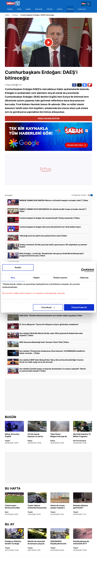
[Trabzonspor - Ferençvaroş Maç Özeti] (14, 497)
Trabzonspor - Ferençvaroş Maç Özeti (12, 506)
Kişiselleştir (46, 307)
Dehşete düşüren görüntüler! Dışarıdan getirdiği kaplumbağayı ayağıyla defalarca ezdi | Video (81, 506)
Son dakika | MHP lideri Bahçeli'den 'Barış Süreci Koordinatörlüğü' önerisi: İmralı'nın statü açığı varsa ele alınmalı (51, 361)
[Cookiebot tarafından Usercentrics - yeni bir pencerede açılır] (83, 270)
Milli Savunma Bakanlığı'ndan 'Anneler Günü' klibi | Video (44, 342)
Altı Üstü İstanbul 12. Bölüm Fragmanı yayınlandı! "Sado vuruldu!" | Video (82, 435)
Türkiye (15, 15)
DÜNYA (59, 9)
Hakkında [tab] (84, 278)
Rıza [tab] (13, 278)
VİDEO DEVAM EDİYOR (48, 118)
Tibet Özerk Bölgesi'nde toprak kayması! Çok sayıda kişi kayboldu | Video (59, 435)
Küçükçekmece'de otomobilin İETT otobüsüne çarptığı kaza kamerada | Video (81, 542)
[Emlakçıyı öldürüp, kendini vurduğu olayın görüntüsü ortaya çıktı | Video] (14, 533)
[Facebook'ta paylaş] (74, 85)
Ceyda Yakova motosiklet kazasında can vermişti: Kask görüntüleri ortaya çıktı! (37, 506)
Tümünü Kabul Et (79, 307)
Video (7, 15)
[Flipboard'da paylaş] (90, 85)
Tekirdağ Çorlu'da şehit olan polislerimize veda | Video (43, 236)
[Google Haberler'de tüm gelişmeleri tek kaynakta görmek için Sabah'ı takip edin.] (48, 137)
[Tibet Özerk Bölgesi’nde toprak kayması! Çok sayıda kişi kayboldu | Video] (59, 426)
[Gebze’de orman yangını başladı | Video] (59, 497)
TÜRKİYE (70, 9)
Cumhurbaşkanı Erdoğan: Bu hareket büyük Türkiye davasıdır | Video (49, 218)
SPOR (19, 9)
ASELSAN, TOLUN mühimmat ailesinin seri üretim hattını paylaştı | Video (50, 315)
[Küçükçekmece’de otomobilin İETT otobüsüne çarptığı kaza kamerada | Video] (82, 533)
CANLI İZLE (82, 9)
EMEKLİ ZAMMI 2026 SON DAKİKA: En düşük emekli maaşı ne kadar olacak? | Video (52, 210)
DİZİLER (50, 9)
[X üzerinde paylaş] (79, 85)
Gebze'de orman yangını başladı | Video (57, 506)
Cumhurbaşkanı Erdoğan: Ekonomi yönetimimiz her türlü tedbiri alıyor (50, 227)
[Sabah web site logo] (83, 4)
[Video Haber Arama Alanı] (88, 4)
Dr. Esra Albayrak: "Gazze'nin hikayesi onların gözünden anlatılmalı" (49, 324)
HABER (28, 9)
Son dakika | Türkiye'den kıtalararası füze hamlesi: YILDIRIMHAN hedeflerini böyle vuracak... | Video (52, 352)
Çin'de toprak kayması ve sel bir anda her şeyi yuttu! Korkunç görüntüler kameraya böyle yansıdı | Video (36, 435)
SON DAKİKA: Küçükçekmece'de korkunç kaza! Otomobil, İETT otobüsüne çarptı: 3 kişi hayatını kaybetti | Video (59, 542)
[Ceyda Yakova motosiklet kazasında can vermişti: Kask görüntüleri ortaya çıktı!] (37, 497)
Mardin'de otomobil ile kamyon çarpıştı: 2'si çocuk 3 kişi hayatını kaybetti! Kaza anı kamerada (36, 542)
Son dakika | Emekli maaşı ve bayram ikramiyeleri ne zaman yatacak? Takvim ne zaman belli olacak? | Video (52, 370)
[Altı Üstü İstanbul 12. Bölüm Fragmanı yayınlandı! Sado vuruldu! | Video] (82, 426)
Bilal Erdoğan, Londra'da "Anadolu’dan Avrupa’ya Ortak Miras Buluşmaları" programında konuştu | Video (51, 254)
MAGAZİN (38, 9)
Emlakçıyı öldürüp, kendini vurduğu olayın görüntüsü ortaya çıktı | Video (13, 542)
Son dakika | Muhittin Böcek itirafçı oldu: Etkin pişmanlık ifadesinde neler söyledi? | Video (51, 334)
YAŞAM (9, 9)
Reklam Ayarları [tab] (60, 278)
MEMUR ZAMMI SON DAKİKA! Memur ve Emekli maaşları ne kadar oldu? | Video (53, 200)
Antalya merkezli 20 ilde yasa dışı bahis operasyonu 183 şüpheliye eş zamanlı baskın (53, 245)
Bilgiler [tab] (36, 278)
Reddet (18, 267)
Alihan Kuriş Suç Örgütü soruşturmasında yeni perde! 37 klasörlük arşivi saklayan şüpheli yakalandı (12, 435)
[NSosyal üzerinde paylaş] (84, 85)
